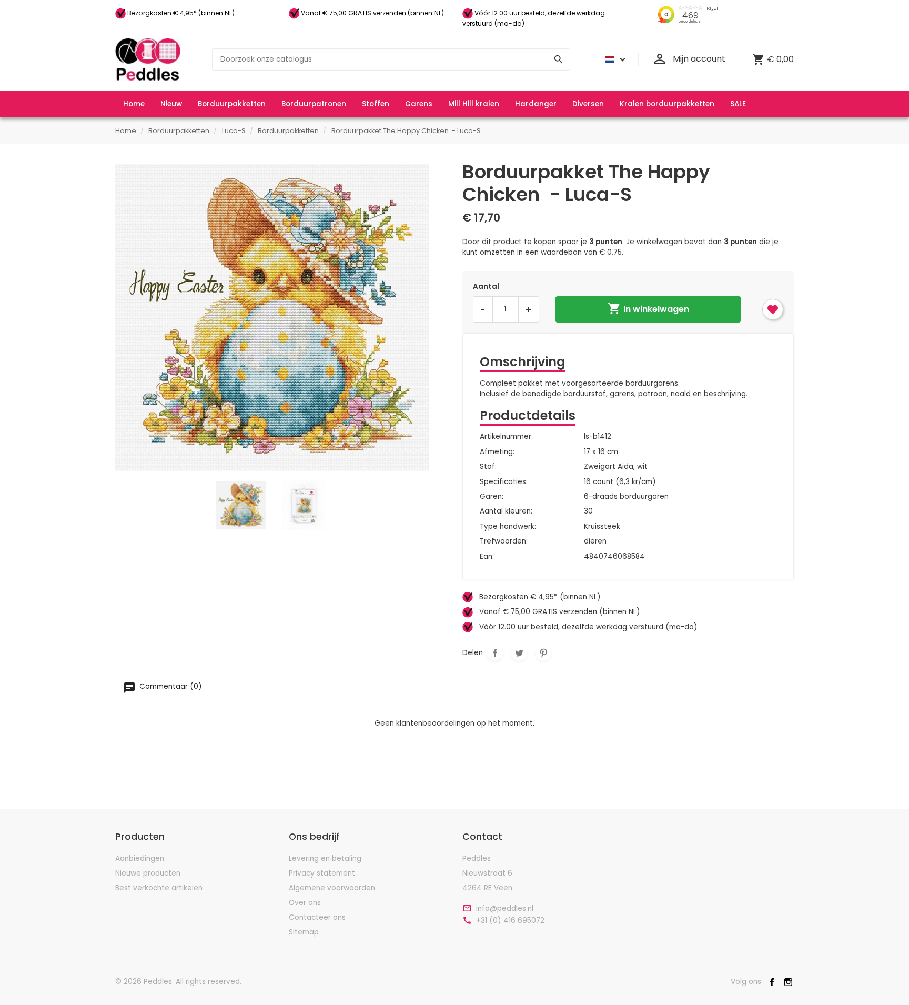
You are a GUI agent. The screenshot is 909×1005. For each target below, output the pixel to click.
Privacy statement (322, 873)
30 (588, 511)
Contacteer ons (317, 917)
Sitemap (304, 932)
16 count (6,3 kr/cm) (620, 482)
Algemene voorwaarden (332, 888)
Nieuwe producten (147, 873)
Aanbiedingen (139, 858)
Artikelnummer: (506, 436)
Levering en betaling (325, 858)
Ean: (487, 556)
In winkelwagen (648, 308)
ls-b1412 (597, 436)
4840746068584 (614, 556)
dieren (595, 541)
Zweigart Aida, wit (616, 466)
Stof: (488, 466)
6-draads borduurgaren (626, 496)
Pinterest (543, 653)
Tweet (519, 653)
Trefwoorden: (504, 541)
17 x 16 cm (601, 452)
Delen (495, 653)
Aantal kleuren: (506, 511)
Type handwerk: (508, 526)
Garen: (491, 496)
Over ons (305, 903)
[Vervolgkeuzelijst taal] (613, 59)
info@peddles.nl (504, 908)
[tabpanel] (272, 317)
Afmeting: (497, 452)
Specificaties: (504, 482)
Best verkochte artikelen (159, 888)
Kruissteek (602, 526)
